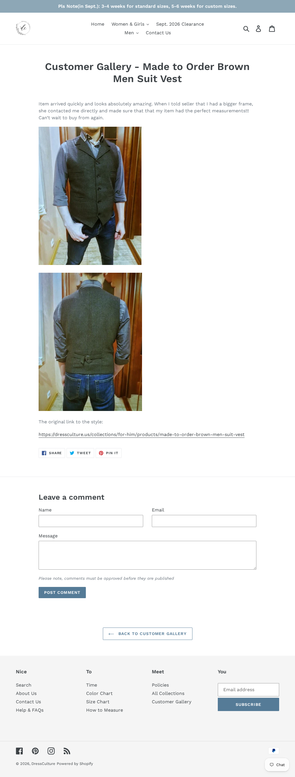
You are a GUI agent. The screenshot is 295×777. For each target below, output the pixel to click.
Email (158, 510)
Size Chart (97, 701)
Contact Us (28, 701)
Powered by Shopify (75, 763)
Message (48, 536)
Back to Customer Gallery (152, 633)
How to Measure (104, 710)
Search (23, 685)
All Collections (168, 693)
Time (91, 685)
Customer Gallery (171, 701)
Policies (160, 685)
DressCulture (43, 763)
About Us (26, 693)
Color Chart (99, 693)
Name (45, 510)
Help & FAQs (30, 710)
